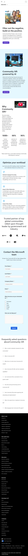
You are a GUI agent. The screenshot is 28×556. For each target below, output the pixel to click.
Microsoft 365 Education (6, 465)
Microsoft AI (4, 479)
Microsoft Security (5, 481)
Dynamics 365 (4, 483)
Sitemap (3, 545)
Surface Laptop (4, 420)
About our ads (13, 547)
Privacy (13, 545)
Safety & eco (4, 547)
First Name (8, 266)
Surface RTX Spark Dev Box (6, 424)
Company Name (9, 281)
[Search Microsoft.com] (4, 2)
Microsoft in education (5, 459)
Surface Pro (4, 418)
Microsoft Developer (5, 502)
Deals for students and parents (7, 471)
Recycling (8, 547)
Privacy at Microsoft (5, 526)
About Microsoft (4, 522)
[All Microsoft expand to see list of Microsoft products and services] (1, 1)
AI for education (4, 473)
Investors (3, 528)
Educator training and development (8, 469)
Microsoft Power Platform (6, 487)
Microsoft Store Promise (6, 451)
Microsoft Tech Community (6, 508)
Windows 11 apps (4, 432)
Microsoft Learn (4, 504)
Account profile (4, 438)
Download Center (5, 440)
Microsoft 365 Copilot (5, 492)
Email (6, 289)
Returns (3, 444)
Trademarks (22, 545)
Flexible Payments (5, 453)
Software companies (5, 512)
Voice (8, 308)
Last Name (7, 273)
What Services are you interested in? (13, 297)
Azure (3, 500)
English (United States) (7, 538)
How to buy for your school (6, 467)
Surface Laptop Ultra (5, 422)
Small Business (4, 494)
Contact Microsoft (8, 545)
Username (9, 301)
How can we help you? (10, 313)
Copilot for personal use (6, 428)
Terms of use (17, 545)
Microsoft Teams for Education (7, 463)
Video (8, 305)
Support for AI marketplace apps (7, 506)
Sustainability (4, 535)
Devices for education (5, 461)
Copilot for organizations (6, 426)
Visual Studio (4, 514)
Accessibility (4, 533)
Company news (4, 524)
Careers (3, 520)
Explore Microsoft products (6, 430)
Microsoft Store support (6, 442)
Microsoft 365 (4, 485)
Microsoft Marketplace (5, 510)
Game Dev (3, 4)
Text (7, 303)
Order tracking (4, 446)
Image (8, 307)
